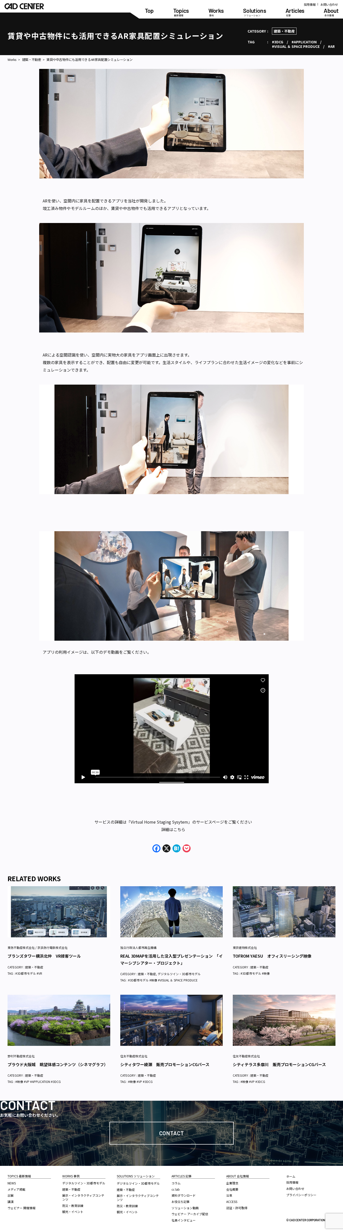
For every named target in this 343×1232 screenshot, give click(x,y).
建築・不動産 (284, 31)
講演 (11, 1201)
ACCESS (231, 1201)
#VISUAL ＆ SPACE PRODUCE (296, 46)
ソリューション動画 (185, 1208)
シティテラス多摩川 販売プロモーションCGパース (279, 1064)
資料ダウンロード (184, 1195)
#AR (331, 46)
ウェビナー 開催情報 (21, 1208)
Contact (171, 1133)
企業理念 (232, 1183)
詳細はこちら (173, 829)
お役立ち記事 (181, 1201)
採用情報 (310, 4)
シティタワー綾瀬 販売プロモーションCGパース (164, 1064)
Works (12, 60)
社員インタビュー (184, 1220)
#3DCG (277, 42)
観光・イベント (72, 1211)
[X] (166, 848)
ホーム (290, 1176)
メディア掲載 (16, 1189)
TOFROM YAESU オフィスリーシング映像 (272, 956)
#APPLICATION (304, 42)
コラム (176, 1183)
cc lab (176, 1189)
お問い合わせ (329, 4)
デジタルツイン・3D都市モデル (179, 974)
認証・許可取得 (236, 1208)
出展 (11, 1195)
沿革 (229, 1195)
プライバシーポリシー (301, 1195)
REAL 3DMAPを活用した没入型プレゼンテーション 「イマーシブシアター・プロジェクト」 (171, 959)
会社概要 (232, 1189)
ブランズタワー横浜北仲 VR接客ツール (44, 956)
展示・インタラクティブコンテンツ (83, 1197)
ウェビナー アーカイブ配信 (190, 1214)
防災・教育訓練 (72, 1205)
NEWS (12, 1183)
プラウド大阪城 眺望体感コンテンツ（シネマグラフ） (58, 1064)
